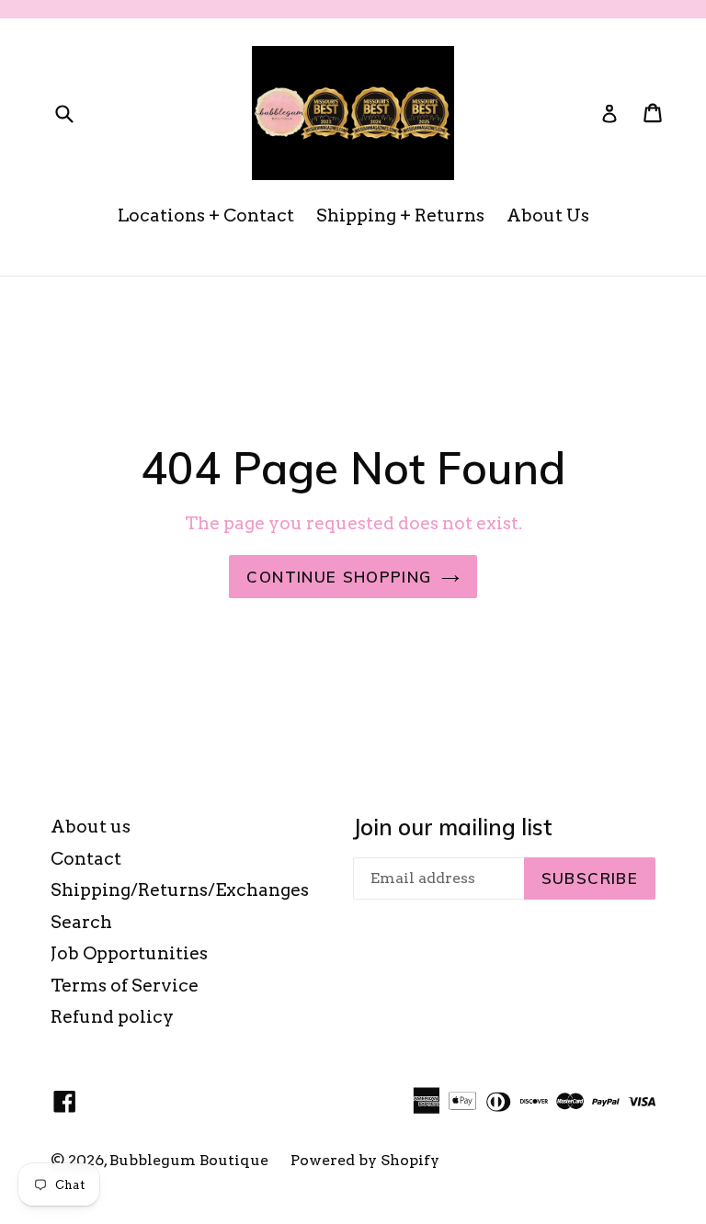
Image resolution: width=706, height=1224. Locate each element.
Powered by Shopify (364, 1160)
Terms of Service (125, 985)
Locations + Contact (206, 215)
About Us (548, 215)
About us (91, 826)
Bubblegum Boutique (188, 1160)
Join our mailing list (452, 827)
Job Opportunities (129, 953)
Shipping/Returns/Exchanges (180, 890)
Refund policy (112, 1016)
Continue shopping (338, 576)
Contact (86, 858)
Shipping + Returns (400, 215)
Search (81, 922)
